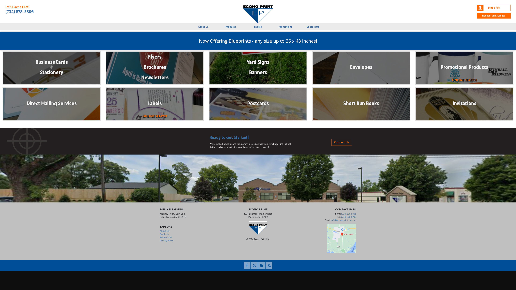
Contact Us (313, 26)
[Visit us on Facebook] (247, 265)
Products (230, 26)
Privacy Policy (166, 240)
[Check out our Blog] (269, 265)
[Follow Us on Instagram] (261, 265)
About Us (203, 26)
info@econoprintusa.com (343, 220)
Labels (258, 26)
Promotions (285, 26)
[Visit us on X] (254, 265)
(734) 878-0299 (348, 216)
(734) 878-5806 (19, 11)
